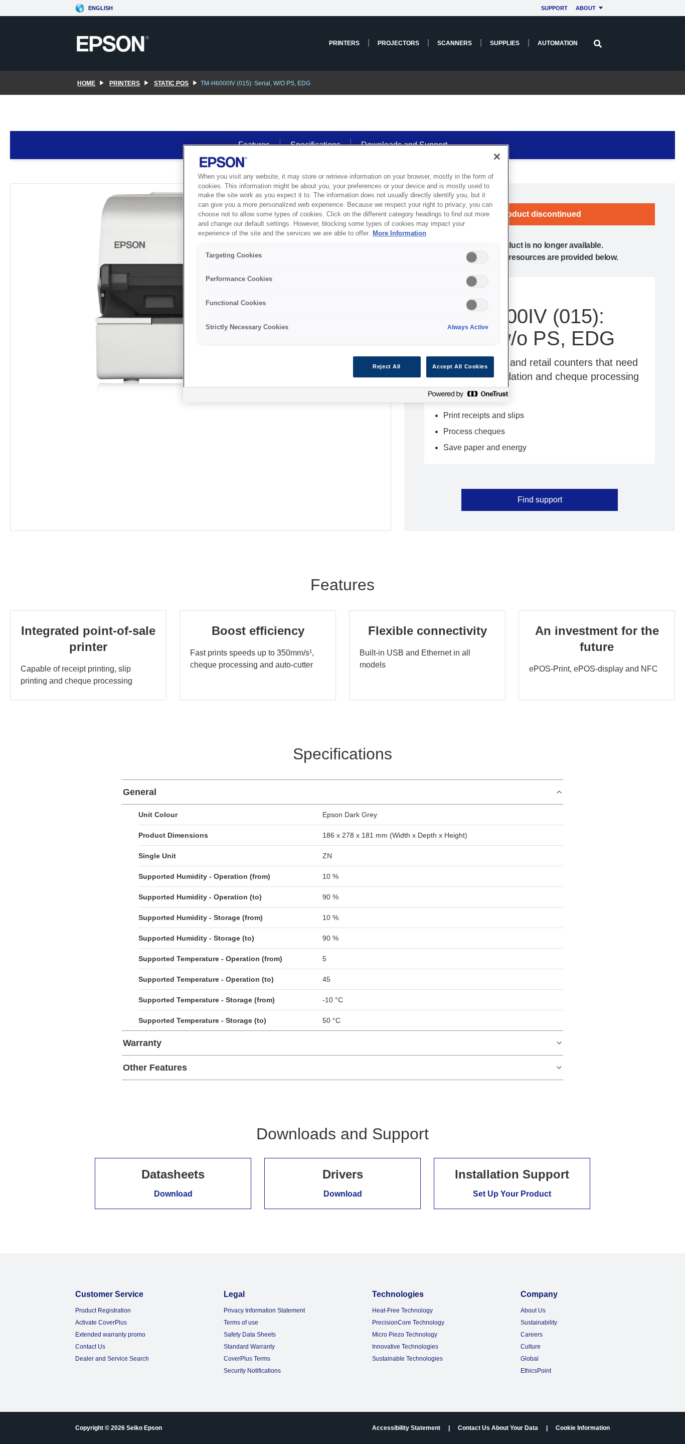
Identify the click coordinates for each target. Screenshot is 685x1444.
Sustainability (539, 1322)
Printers (344, 43)
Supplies (505, 43)
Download (173, 1194)
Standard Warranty (249, 1346)
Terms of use (241, 1322)
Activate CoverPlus (101, 1322)
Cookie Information (583, 1427)
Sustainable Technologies (407, 1358)
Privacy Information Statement (264, 1310)
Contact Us (90, 1346)
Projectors (398, 43)
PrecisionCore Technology (408, 1322)
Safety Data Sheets (250, 1334)
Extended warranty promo (110, 1334)
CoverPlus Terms (247, 1358)
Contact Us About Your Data (498, 1427)
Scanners (454, 43)
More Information (399, 233)
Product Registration (103, 1310)
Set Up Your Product (512, 1194)
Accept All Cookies (459, 366)
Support (554, 8)
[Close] (497, 157)
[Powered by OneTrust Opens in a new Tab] (466, 396)
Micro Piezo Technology (404, 1334)
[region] (346, 274)
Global (530, 1358)
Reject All (387, 366)
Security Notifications (252, 1370)
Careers (532, 1334)
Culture (531, 1346)
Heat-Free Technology (402, 1310)
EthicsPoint (536, 1370)
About (586, 8)
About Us (533, 1310)
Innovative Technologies (405, 1346)
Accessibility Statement (406, 1427)
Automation (558, 43)
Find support (540, 499)
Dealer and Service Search (112, 1358)
